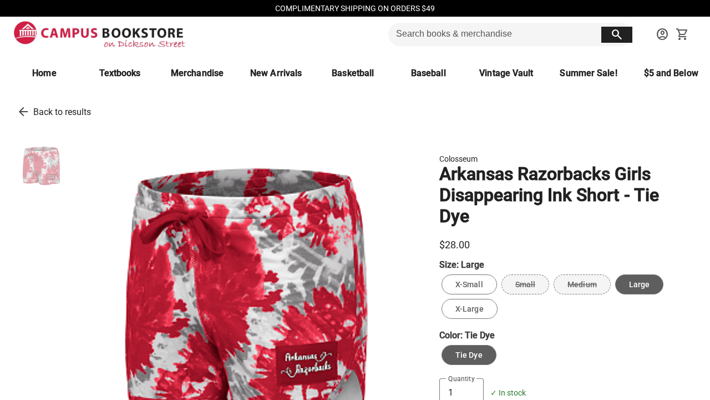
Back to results (62, 112)
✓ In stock (508, 393)
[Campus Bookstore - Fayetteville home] (99, 34)
